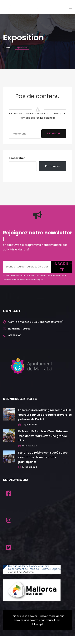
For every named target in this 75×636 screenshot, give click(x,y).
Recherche (53, 133)
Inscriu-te (62, 267)
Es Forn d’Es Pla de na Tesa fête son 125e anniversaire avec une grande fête (43, 436)
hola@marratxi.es (19, 328)
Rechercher (17, 158)
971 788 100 (14, 335)
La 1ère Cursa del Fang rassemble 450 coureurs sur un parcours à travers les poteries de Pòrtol (45, 414)
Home (7, 47)
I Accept (37, 624)
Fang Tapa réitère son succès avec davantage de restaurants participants (43, 457)
